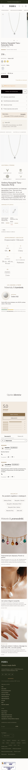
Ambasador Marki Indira (6, 716)
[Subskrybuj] (16, 726)
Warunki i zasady (5, 704)
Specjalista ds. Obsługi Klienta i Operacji (10, 718)
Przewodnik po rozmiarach (21, 80)
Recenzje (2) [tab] (8, 436)
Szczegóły (23, 114)
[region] (14, 339)
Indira (6, 746)
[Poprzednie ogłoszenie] (1, 1)
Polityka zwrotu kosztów (6, 748)
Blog (2, 702)
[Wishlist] (19, 6)
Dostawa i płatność (5, 694)
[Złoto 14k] (8, 61)
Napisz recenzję (14, 414)
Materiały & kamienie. (19, 132)
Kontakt (3, 700)
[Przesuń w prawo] (17, 40)
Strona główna (5, 10)
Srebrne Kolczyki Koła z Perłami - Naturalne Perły (4, 219)
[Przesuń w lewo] (10, 40)
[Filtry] (2, 440)
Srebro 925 (19, 510)
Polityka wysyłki (17, 751)
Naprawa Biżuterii (5, 698)
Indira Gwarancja (5, 696)
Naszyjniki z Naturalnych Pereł (14, 504)
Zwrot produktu (4, 692)
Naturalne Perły (9, 510)
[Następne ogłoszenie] (26, 1)
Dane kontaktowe (11, 754)
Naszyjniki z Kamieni (19, 500)
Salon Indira (4, 712)
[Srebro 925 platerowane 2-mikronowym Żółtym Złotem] (5, 61)
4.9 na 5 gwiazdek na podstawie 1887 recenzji (10, 681)
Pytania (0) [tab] (20, 436)
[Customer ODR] (8, 768)
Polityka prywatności (17, 748)
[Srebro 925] (2, 61)
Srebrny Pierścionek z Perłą (14, 218)
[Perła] (2, 68)
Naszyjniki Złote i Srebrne (16, 10)
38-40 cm (4, 76)
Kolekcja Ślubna (7, 500)
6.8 (7, 251)
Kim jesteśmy (4, 710)
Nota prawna (4, 754)
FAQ (2, 686)
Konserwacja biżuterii (6, 690)
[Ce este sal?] (8, 763)
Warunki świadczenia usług (6, 751)
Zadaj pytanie (14, 418)
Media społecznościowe (6, 714)
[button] (2, 6)
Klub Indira (3, 688)
